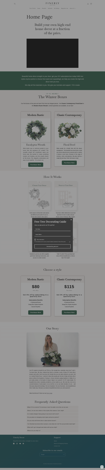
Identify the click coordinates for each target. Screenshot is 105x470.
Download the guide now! (52, 246)
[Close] (71, 219)
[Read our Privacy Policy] (70, 242)
